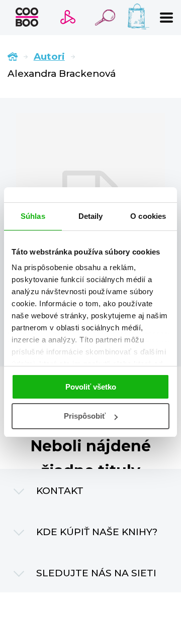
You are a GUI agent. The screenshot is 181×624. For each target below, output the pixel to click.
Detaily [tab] (90, 216)
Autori (49, 56)
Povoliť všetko (90, 387)
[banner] (27, 17)
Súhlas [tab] (33, 216)
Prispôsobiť (85, 416)
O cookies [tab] (148, 216)
